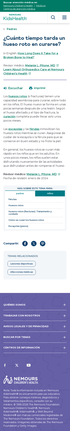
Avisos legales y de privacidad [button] (26, 326)
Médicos (41, 5)
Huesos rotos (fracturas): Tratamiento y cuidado (30, 212)
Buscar (53, 17)
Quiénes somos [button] (14, 304)
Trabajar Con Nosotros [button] (21, 315)
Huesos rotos (15, 205)
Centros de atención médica (19, 8)
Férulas (12, 199)
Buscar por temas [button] (16, 337)
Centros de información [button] (21, 347)
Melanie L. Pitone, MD (42, 65)
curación (9, 116)
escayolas (15, 129)
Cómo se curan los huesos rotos (26, 220)
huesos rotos (17, 96)
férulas (34, 129)
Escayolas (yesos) (18, 226)
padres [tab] (20, 193)
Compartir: (11, 243)
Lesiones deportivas (21, 263)
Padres (12, 29)
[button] (13, 88)
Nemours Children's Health (18, 5)
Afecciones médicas (21, 272)
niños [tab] (50, 193)
